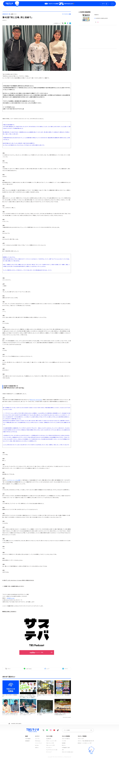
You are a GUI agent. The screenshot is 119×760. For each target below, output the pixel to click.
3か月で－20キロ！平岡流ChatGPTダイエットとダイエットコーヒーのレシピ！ (10, 714)
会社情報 (48, 738)
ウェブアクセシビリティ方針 (51, 749)
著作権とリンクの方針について (84, 743)
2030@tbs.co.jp (10, 598)
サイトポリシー (49, 747)
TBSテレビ (80, 738)
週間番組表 (27, 740)
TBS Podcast (37, 740)
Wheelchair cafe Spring (36, 399)
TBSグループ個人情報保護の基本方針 (85, 740)
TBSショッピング (49, 745)
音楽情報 (63, 743)
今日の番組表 (27, 738)
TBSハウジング (49, 743)
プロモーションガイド (50, 740)
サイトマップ (48, 752)
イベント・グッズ (38, 743)
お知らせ (36, 747)
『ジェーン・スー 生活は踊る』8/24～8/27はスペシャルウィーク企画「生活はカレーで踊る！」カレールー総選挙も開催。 (27, 696)
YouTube (37, 745)
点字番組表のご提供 (66, 747)
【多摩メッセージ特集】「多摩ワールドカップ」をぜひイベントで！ (27, 714)
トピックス (37, 738)
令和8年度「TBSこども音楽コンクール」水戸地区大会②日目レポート (62, 714)
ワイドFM (64, 740)
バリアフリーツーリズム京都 (13, 480)
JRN (63, 749)
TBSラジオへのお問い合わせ (67, 752)
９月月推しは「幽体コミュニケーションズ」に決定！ (45, 714)
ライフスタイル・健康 (66, 14)
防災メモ (63, 745)
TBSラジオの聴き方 (66, 738)
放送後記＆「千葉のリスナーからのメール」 (45, 695)
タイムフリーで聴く (39, 652)
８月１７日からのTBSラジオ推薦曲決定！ (9, 695)
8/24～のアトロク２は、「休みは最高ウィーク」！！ (62, 695)
